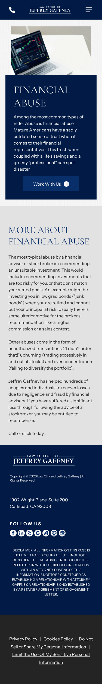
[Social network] (45, 534)
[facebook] (13, 534)
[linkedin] (21, 534)
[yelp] (29, 534)
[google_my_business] (37, 534)
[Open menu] (89, 10)
